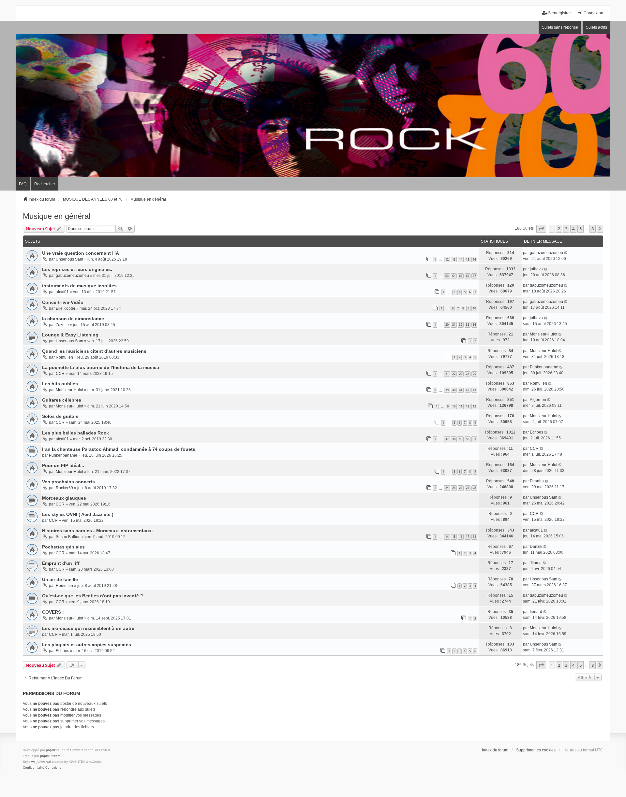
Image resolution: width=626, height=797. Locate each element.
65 (460, 276)
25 (474, 374)
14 (460, 259)
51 (474, 439)
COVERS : (53, 612)
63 (447, 276)
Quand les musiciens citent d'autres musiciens (94, 351)
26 (460, 488)
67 (474, 276)
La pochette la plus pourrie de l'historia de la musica (100, 367)
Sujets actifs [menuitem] (596, 27)
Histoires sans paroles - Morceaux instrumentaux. (97, 530)
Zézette (62, 324)
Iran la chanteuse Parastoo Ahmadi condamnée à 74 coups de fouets (118, 449)
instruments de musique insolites (79, 285)
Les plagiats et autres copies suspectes (86, 644)
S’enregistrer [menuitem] (559, 13)
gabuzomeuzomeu (546, 252)
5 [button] (580, 229)
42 (467, 390)
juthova (536, 269)
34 (474, 324)
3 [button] (566, 229)
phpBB (51, 750)
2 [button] (559, 229)
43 (474, 390)
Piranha (537, 481)
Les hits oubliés (60, 383)
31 (453, 324)
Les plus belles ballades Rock (75, 432)
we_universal (41, 761)
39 (447, 390)
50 (467, 439)
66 (467, 276)
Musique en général (56, 216)
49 (460, 439)
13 (453, 259)
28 (474, 488)
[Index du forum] (313, 106)
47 (447, 439)
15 (467, 259)
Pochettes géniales (63, 546)
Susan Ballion (68, 536)
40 (453, 390)
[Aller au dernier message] (566, 253)
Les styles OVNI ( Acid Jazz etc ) (77, 514)
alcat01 (62, 292)
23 (460, 374)
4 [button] (573, 229)
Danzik (536, 546)
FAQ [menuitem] (22, 184)
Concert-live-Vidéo (62, 302)
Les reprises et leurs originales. (77, 269)
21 (447, 374)
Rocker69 (64, 488)
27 (467, 488)
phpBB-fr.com (50, 756)
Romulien (64, 357)
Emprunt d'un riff (61, 563)
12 (447, 259)
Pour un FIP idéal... (63, 465)
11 (460, 406)
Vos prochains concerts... (70, 481)
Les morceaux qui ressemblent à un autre (88, 628)
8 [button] (592, 229)
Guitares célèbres (61, 400)
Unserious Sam (69, 259)
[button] (541, 229)
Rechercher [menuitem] (44, 184)
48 (453, 439)
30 (447, 324)
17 (467, 536)
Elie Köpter (65, 308)
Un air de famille (60, 579)
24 (467, 374)
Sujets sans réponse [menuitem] (560, 27)
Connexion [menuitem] (593, 13)
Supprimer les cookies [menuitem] (536, 750)
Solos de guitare (60, 416)
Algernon (538, 399)
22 (453, 374)
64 (453, 276)
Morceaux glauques (64, 498)
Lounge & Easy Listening (70, 334)
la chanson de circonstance (73, 318)
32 (460, 324)
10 (474, 308)
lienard (536, 611)
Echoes (536, 432)
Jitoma (536, 563)
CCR (60, 373)
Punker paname (544, 367)
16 (474, 259)
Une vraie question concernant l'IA (80, 253)
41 (460, 390)
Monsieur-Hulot (543, 334)
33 (467, 324)
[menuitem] (33, 768)
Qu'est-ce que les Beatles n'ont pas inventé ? (92, 595)
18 (474, 536)
